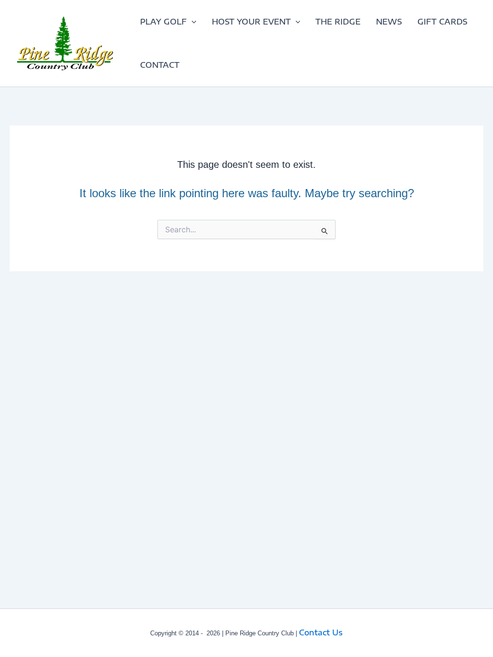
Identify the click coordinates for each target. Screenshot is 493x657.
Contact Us (321, 632)
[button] (191, 21)
